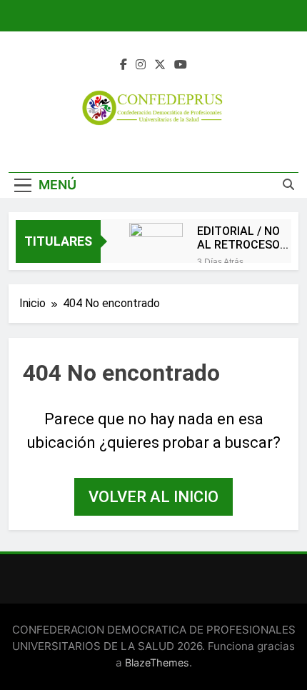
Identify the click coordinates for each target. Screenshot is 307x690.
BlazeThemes (157, 662)
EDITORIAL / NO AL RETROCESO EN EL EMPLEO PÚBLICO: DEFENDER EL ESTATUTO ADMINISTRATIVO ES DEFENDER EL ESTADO (244, 237)
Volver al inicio (153, 497)
